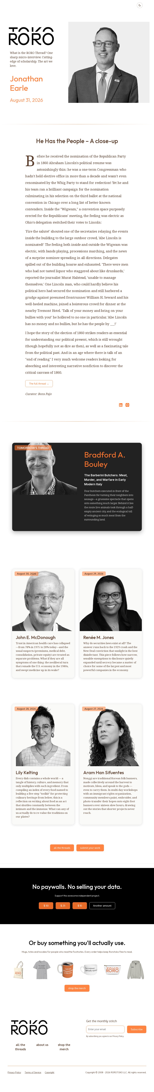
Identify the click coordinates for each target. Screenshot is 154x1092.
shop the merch (77, 988)
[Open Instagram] (127, 406)
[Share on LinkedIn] (120, 405)
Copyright (49, 1072)
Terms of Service (33, 1072)
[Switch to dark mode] (140, 5)
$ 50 (46, 905)
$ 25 (62, 905)
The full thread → (39, 383)
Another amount (102, 905)
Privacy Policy (117, 1036)
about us (42, 1045)
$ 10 (80, 905)
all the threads (62, 847)
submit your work (90, 847)
